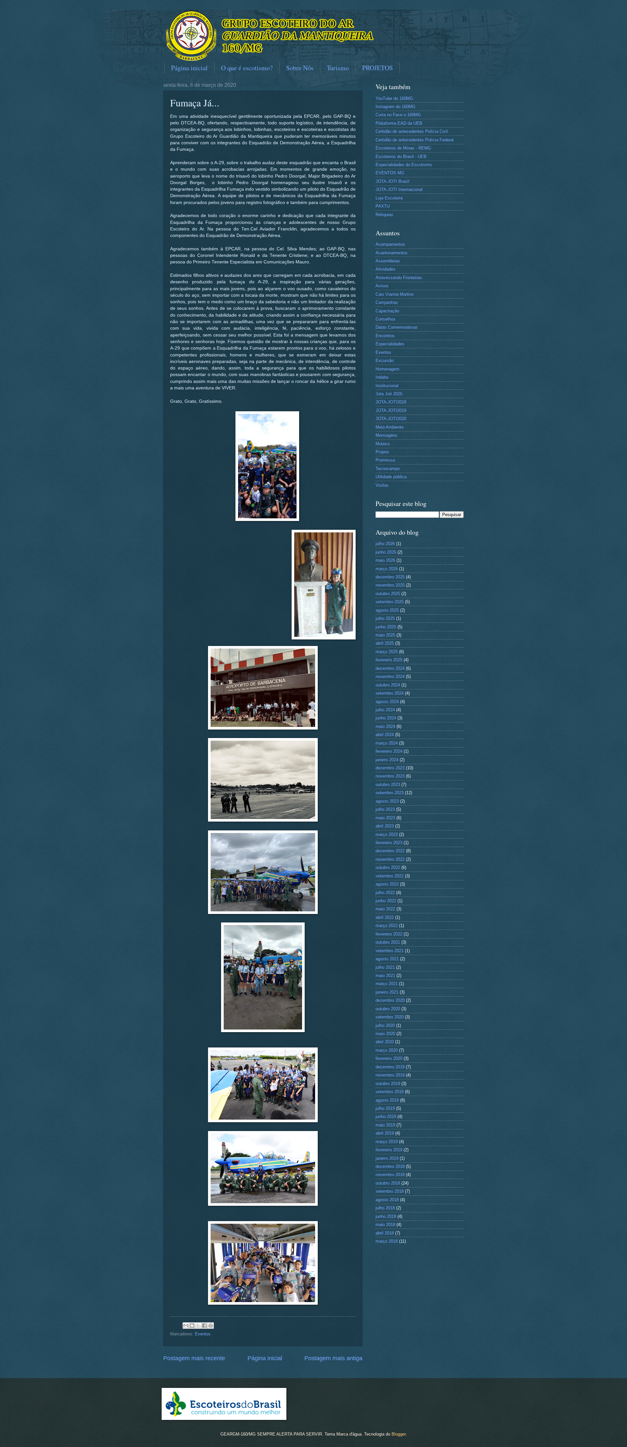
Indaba (382, 377)
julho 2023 (385, 809)
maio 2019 (385, 1125)
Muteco (383, 443)
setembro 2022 (390, 875)
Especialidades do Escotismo (404, 164)
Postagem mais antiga (333, 1358)
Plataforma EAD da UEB (399, 123)
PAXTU (383, 206)
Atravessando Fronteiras (399, 277)
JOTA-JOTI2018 (391, 402)
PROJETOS (377, 67)
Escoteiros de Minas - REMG (403, 148)
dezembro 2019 (390, 1066)
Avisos (382, 285)
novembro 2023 (390, 776)
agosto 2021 (387, 958)
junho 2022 (386, 900)
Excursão (385, 360)
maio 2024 (385, 726)
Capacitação (387, 310)
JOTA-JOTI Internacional (399, 189)
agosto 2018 (387, 1199)
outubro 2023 (388, 784)
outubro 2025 (388, 593)
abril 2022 (385, 917)
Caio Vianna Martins (395, 294)
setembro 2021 (390, 950)
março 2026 (387, 568)
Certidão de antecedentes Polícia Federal (415, 139)
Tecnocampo (388, 468)
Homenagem (387, 369)
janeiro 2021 (387, 992)
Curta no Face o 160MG (398, 114)
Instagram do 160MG (395, 106)
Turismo (338, 67)
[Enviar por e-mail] (186, 1325)
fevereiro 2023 (389, 842)
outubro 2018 (388, 1183)
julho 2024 (385, 709)
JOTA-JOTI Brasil (392, 181)
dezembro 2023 (390, 767)
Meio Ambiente (390, 427)
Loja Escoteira (389, 198)
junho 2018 (386, 1216)
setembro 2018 (390, 1191)
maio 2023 (385, 817)
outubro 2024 (388, 685)
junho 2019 (386, 1116)
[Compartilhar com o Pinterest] (210, 1325)
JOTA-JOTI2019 (391, 410)
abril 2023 (385, 826)
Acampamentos (390, 244)
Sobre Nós (300, 67)
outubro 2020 (388, 1008)
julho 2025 (385, 618)
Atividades (385, 269)
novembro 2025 (390, 585)
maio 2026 (385, 560)
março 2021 (387, 983)
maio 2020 (385, 1033)
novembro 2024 (390, 676)
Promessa (385, 460)
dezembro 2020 (390, 1000)
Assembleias (388, 261)
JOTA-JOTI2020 (391, 418)
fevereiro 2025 (389, 659)
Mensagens (386, 435)
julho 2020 (385, 1025)
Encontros (385, 335)
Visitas (382, 485)
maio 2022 (385, 908)
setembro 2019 (390, 1091)
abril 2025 (385, 643)
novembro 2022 (390, 859)
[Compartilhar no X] (198, 1325)
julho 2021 (385, 967)
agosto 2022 (387, 884)
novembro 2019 (390, 1075)
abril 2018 (385, 1233)
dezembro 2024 (390, 668)
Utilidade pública (391, 476)
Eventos (203, 1333)
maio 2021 (385, 975)
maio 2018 (385, 1224)
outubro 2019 (388, 1083)
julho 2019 (385, 1108)
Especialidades (390, 343)
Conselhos (385, 319)
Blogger (399, 1434)
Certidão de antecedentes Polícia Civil (412, 131)
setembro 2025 (390, 601)
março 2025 (387, 651)
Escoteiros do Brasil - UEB (401, 156)
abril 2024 (385, 734)
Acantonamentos (392, 252)
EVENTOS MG (390, 172)
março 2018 (387, 1241)
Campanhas (387, 302)
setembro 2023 (390, 792)
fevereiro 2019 (389, 1149)
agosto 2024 (387, 701)
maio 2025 (385, 635)
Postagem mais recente (194, 1358)
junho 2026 (386, 552)
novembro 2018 (390, 1174)
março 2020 (387, 1050)
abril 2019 (385, 1133)
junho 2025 (386, 626)
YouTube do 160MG (394, 98)
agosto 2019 (387, 1100)
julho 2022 (385, 892)
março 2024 (387, 743)
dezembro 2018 (390, 1166)
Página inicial (189, 67)
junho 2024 (386, 718)
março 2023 (387, 834)
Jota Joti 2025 (389, 393)
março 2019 (387, 1141)
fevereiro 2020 (389, 1058)
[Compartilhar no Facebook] (204, 1325)
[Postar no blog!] (192, 1325)
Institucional (387, 385)
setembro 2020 (390, 1016)
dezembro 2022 (390, 850)
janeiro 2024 (387, 759)
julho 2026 (385, 543)
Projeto (382, 451)
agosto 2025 (387, 610)
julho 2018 (385, 1207)
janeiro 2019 (387, 1158)
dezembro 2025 (390, 576)
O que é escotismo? (247, 67)
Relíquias (384, 214)
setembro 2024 (390, 693)
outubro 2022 (388, 867)
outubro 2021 (388, 942)
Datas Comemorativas (397, 327)
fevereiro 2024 (389, 751)
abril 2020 (385, 1041)
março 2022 (387, 925)
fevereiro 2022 (389, 934)
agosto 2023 (387, 801)
